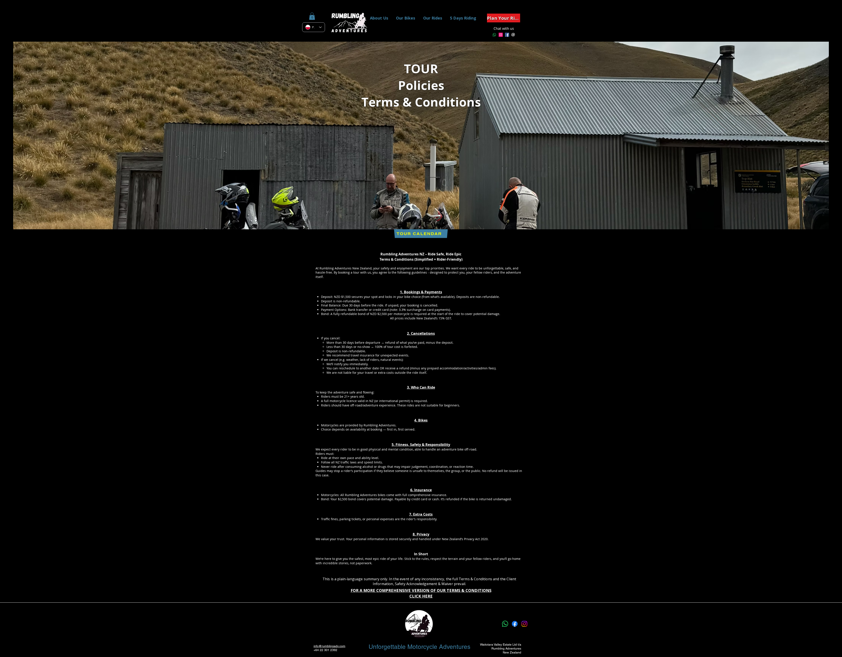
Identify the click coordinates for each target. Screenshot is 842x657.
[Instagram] (501, 35)
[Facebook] (515, 624)
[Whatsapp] (494, 35)
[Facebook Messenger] (507, 35)
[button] (312, 16)
